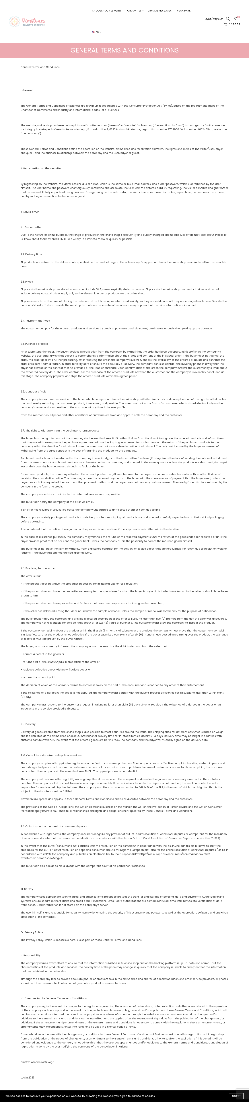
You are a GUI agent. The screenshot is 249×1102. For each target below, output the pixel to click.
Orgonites (134, 10)
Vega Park (184, 10)
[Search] (228, 19)
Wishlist (238, 17)
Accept (236, 1096)
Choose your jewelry (106, 10)
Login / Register (214, 19)
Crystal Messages (160, 10)
